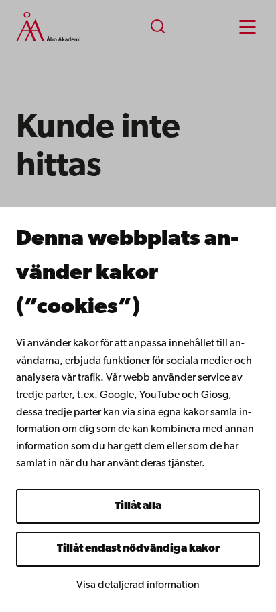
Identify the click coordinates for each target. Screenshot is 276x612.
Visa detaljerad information (138, 585)
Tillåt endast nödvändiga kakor (138, 549)
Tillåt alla (138, 506)
